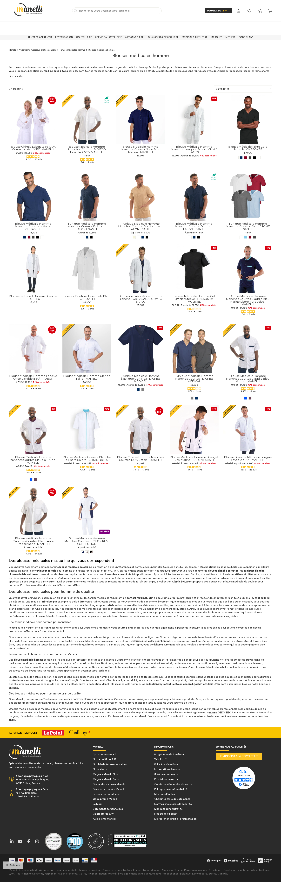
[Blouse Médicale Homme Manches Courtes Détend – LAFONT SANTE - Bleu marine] (194, 237)
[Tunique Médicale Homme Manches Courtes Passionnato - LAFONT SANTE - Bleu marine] (142, 237)
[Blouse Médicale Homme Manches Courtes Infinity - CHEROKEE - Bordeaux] (28, 237)
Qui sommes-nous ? (104, 754)
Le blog (97, 804)
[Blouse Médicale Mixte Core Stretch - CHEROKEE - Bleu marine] (241, 157)
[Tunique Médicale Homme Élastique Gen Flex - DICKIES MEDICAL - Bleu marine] (138, 389)
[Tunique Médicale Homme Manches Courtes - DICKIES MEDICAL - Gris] (192, 398)
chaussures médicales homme (137, 616)
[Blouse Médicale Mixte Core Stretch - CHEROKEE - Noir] (254, 157)
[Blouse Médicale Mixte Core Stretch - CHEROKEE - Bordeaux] (245, 157)
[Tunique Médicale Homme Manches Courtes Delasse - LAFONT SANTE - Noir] (91, 237)
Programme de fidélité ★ (169, 754)
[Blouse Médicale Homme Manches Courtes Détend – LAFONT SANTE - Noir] (198, 237)
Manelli (12, 50)
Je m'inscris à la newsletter (238, 756)
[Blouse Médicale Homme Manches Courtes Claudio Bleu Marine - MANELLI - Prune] (250, 398)
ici (263, 578)
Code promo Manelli (105, 799)
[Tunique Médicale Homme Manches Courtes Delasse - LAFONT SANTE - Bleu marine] (86, 237)
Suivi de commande (166, 774)
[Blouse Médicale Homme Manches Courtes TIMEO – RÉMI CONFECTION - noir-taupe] (91, 552)
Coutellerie (84, 37)
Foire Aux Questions (166, 764)
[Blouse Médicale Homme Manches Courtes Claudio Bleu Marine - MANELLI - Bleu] (245, 398)
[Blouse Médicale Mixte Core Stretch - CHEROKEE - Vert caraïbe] (258, 157)
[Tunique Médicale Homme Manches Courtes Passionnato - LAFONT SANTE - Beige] (133, 237)
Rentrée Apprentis (40, 37)
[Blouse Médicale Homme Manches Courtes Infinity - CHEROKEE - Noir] (37, 237)
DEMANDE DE (217, 11)
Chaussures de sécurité (163, 37)
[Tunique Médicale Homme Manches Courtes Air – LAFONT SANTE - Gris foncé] (254, 237)
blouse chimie (137, 667)
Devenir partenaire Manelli (108, 789)
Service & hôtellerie (108, 37)
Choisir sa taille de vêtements (172, 799)
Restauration (64, 37)
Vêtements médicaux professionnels (37, 50)
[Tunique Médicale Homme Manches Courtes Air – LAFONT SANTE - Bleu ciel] (245, 237)
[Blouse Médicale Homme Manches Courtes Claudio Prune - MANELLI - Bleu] (31, 479)
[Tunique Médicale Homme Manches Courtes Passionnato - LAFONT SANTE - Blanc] (138, 237)
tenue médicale (100, 627)
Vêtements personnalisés (108, 809)
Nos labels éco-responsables (110, 764)
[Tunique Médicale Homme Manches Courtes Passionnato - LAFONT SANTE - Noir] (147, 237)
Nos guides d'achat (165, 813)
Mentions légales (164, 794)
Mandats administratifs (168, 809)
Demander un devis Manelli (109, 784)
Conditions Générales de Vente (173, 784)
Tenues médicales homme (72, 50)
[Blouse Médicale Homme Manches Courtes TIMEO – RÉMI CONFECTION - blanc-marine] (82, 552)
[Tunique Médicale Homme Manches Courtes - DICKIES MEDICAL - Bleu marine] (196, 398)
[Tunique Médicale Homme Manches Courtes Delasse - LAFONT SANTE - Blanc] (82, 237)
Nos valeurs (100, 769)
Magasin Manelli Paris (106, 779)
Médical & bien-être (194, 37)
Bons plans (246, 37)
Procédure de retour (166, 779)
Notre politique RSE (104, 759)
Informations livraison (167, 769)
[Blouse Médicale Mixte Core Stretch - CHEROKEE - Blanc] (236, 157)
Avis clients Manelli (104, 819)
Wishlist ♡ (160, 759)
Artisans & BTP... (135, 37)
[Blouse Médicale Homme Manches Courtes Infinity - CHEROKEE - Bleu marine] (24, 237)
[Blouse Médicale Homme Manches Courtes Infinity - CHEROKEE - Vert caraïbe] (42, 237)
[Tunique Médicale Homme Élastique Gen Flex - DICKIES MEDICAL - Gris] (142, 389)
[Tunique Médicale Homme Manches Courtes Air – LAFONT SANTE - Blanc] (241, 237)
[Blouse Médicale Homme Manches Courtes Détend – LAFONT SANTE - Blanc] (189, 237)
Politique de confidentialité (170, 789)
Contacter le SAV (103, 813)
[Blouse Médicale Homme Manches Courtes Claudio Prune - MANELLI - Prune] (35, 479)
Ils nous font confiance (106, 794)
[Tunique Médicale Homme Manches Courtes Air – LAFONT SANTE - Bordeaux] (250, 237)
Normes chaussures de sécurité (173, 804)
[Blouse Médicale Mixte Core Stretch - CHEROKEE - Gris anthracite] (250, 157)
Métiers (230, 37)
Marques (216, 37)
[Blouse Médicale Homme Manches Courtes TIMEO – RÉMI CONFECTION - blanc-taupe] (86, 552)
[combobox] (117, 10)
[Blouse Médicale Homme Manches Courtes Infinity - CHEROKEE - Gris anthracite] (33, 237)
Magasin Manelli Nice (105, 774)
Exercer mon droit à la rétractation (175, 819)
